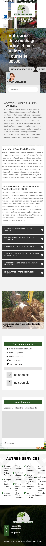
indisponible (21, 374)
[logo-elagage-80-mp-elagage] (23, 10)
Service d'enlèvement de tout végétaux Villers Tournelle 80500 (30, 482)
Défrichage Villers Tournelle (30, 468)
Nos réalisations (21, 69)
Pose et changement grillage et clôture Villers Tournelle (18, 490)
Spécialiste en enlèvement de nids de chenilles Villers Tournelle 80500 (41, 486)
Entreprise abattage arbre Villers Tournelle (7, 470)
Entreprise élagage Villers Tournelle (18, 476)
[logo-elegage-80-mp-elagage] (23, 518)
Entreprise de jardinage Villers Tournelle (7, 484)
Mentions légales (35, 541)
